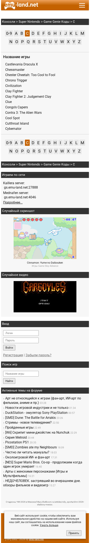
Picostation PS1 (17, 442)
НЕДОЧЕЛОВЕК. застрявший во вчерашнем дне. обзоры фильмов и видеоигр (42, 483)
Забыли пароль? (38, 355)
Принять (74, 533)
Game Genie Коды (56, 22)
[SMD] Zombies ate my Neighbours (31, 447)
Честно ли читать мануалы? (27, 452)
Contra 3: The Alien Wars (23, 113)
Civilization (13, 86)
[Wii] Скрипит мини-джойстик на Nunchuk (37, 432)
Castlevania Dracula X (21, 64)
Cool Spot (12, 118)
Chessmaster (14, 70)
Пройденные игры (19, 427)
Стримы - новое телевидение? (28, 422)
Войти (9, 347)
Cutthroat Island (17, 123)
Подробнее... (13, 202)
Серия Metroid (16, 437)
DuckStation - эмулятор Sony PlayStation (36, 413)
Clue (8, 102)
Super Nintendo (29, 22)
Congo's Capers (16, 107)
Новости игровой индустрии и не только (36, 408)
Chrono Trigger (16, 80)
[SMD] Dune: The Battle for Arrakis (30, 418)
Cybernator (13, 129)
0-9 (9, 33)
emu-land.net (36, 539)
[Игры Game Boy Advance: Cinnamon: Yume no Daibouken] (45, 258)
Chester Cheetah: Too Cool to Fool (30, 75)
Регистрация (13, 355)
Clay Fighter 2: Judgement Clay (28, 97)
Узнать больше (49, 525)
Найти (9, 381)
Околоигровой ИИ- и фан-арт (27, 457)
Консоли (8, 22)
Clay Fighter (14, 91)
